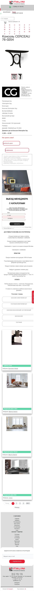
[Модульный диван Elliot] (17, 476)
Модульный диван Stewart (10, 451)
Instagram (17, 582)
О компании (17, 527)
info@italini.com (25, 95)
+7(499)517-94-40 (26, 93)
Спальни (17, 536)
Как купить (17, 523)
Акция (14, 12)
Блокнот (5, 589)
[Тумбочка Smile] (17, 346)
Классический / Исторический (11, 123)
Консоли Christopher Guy (9, 108)
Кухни (17, 539)
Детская (17, 542)
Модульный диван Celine (10, 408)
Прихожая (17, 541)
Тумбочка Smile (7, 365)
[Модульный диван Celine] (17, 389)
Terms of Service (7, 228)
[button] (30, 58)
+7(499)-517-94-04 (18, 6)
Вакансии (17, 525)
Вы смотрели (20, 589)
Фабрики (17, 520)
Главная (17, 518)
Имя (8, 212)
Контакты (17, 528)
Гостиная (17, 534)
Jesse (10, 498)
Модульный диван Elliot (10, 495)
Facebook (17, 584)
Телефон (10, 218)
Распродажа (17, 522)
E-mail (9, 215)
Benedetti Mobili (13, 368)
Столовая (17, 537)
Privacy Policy (28, 227)
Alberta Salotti (13, 411)
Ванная (17, 544)
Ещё (17, 530)
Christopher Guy (7, 103)
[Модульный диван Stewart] (17, 433)
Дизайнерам (6, 12)
